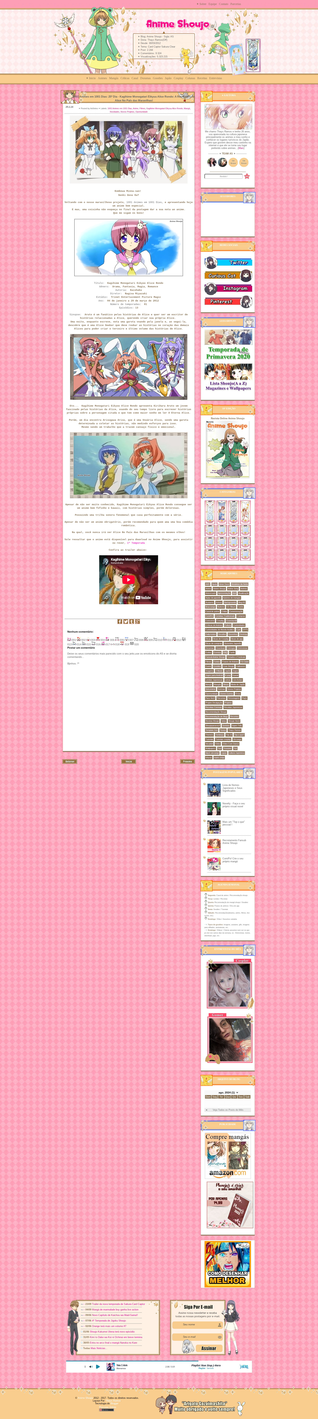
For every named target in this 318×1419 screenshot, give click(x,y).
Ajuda (214, 584)
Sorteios (226, 725)
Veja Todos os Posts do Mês (228, 1110)
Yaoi (219, 748)
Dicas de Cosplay (221, 639)
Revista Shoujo (212, 721)
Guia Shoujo (228, 666)
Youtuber (228, 748)
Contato (223, 4)
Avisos (219, 602)
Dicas (208, 639)
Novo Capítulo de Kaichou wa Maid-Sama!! (115, 1315)
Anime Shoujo (219, 588)
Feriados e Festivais (236, 657)
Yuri (235, 748)
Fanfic (232, 652)
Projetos (228, 703)
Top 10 (229, 735)
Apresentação (224, 593)
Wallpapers (210, 748)
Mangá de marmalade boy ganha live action (115, 1309)
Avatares (210, 602)
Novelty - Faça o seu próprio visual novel (233, 805)
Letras (228, 680)
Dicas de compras (214, 643)
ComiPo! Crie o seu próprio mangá (232, 860)
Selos (223, 721)
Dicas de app (237, 639)
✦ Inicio (91, 78)
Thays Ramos (234, 730)
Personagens (234, 698)
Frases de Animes (230, 662)
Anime (135, 108)
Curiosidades (239, 625)
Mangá (187, 108)
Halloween (240, 666)
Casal (135, 78)
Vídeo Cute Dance (230, 744)
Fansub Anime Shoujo (215, 657)
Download (220, 648)
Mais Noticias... (99, 1348)
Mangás (113, 78)
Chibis (224, 611)
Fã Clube (245, 662)
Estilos (208, 652)
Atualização (243, 593)
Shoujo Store (234, 721)
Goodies (158, 78)
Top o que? (239, 735)
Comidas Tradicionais (225, 616)
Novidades (114, 112)
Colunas (190, 78)
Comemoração (236, 611)
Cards (240, 607)
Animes (102, 78)
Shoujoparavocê (213, 725)
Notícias (221, 689)
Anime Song (233, 588)
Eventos (217, 652)
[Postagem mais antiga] (187, 763)
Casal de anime (212, 611)
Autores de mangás (232, 598)
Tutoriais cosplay (223, 739)
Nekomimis (210, 689)
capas (224, 753)
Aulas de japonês (213, 598)
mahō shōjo (219, 757)
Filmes (142, 108)
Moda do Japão (238, 684)
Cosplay (178, 78)
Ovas (237, 694)
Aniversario (211, 593)
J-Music (219, 671)
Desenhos (232, 634)
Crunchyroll (231, 621)
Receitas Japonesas (233, 707)
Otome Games (226, 694)
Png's (244, 698)
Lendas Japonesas (214, 680)
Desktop (243, 634)
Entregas (231, 648)
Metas (226, 684)
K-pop (227, 675)
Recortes (234, 716)
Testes (223, 730)
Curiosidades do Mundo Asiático (220, 630)
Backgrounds (230, 602)
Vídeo (217, 744)
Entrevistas (215, 78)
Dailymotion (211, 634)
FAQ (225, 652)
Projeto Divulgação (214, 703)
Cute (238, 630)
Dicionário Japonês (232, 643)
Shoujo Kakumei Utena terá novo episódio (112, 1331)
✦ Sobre (201, 4)
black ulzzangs (212, 753)
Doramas (145, 78)
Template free (212, 730)
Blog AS (241, 602)
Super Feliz (237, 725)
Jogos (235, 671)
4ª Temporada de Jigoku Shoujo (109, 1320)
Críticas (125, 78)
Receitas (202, 78)
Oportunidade (141, 112)
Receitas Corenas (214, 707)
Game (208, 666)
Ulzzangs (237, 739)
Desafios (222, 634)
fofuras (209, 757)
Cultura (228, 625)
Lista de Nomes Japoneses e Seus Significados (232, 788)
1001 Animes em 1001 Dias (120, 108)
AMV (208, 584)
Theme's (209, 735)
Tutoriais (209, 739)
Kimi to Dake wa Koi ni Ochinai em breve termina (116, 1337)
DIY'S (245, 630)
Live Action (237, 680)
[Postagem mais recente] (69, 763)
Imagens (209, 671)
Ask (234, 593)
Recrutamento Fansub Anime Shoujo (234, 842)
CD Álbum (231, 607)
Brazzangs (210, 607)
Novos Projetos (127, 112)
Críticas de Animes (214, 625)
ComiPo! (209, 616)
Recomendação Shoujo (216, 712)
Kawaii (235, 675)
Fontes (217, 662)
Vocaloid (209, 744)
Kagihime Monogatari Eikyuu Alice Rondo (164, 108)
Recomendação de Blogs (217, 716)
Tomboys (219, 735)
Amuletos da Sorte (240, 584)
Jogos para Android (214, 675)
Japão (168, 78)
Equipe (213, 4)
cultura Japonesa (236, 753)
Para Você (210, 698)
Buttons (221, 607)
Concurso (210, 621)
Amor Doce (224, 584)
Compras (241, 616)
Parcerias (235, 4)
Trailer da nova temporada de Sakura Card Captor (118, 1304)
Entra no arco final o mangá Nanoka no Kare (113, 1342)
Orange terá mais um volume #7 (109, 1326)
